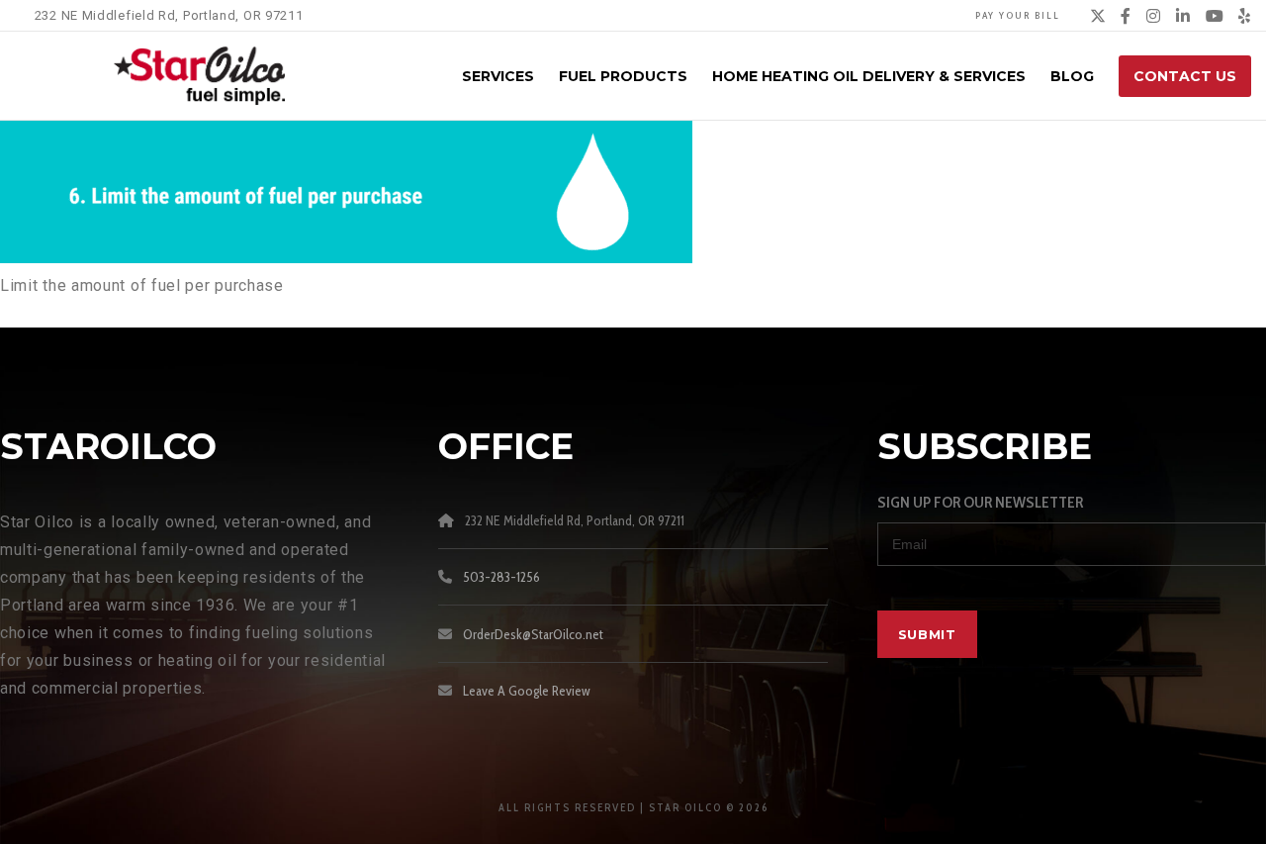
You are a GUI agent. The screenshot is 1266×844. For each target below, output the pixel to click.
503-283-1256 (501, 577)
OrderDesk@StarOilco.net (533, 634)
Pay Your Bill (1017, 15)
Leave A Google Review (526, 691)
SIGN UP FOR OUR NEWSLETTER (980, 502)
